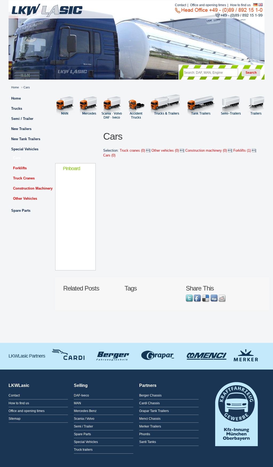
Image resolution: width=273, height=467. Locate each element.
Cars (17, 158)
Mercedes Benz (85, 411)
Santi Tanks (147, 442)
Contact (180, 5)
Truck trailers (83, 450)
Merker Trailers (246, 355)
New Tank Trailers (25, 139)
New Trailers (21, 129)
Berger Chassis (113, 355)
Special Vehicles (24, 149)
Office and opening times (208, 5)
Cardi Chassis (69, 355)
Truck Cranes (24, 178)
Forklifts (20, 168)
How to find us (240, 5)
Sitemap (15, 419)
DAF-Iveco (81, 395)
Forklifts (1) (242, 150)
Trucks (16, 109)
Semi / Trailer (22, 119)
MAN (77, 403)
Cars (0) (109, 155)
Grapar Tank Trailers (158, 355)
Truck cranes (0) (133, 150)
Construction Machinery (33, 188)
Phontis (144, 434)
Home (15, 87)
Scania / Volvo (84, 419)
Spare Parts (20, 211)
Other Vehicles (25, 199)
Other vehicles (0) (165, 150)
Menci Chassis (205, 355)
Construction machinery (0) (206, 150)
